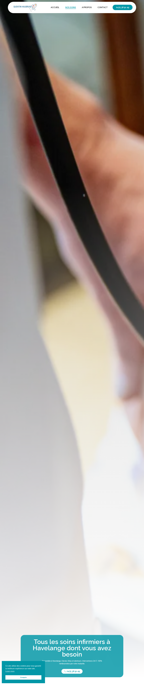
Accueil (55, 7)
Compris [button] (23, 677)
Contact (103, 7)
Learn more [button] (10, 671)
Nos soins (70, 7)
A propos (87, 7)
